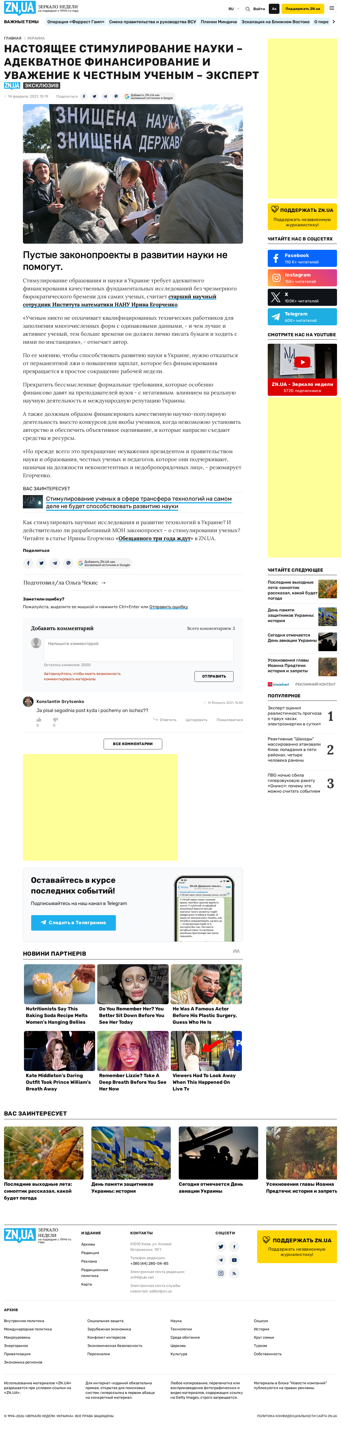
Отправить (214, 676)
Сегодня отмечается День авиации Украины (292, 637)
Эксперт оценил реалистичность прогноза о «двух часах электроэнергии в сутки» (295, 715)
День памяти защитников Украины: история (291, 615)
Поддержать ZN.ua (303, 9)
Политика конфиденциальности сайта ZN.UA (297, 1416)
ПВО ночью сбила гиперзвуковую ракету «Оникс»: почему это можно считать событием (294, 783)
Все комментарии (133, 744)
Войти (259, 9)
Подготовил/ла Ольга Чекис (60, 582)
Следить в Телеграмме (77, 923)
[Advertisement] (100, 807)
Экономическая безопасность (114, 1345)
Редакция (90, 1253)
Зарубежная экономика (109, 1329)
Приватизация (17, 1354)
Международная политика (28, 1329)
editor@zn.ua (160, 1291)
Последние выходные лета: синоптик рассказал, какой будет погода (293, 590)
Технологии (181, 1329)
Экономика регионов (23, 1362)
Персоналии (98, 1354)
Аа (274, 9)
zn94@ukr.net (142, 1277)
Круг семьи (264, 1337)
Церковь (178, 1345)
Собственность (268, 1354)
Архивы (88, 1244)
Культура (178, 1354)
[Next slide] (333, 21)
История (261, 1329)
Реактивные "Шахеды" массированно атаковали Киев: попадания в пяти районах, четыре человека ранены (294, 749)
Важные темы (21, 22)
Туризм (260, 1345)
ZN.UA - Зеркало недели (302, 384)
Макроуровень (17, 1337)
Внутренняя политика (24, 1321)
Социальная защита (105, 1321)
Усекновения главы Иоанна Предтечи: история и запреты (288, 665)
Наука (176, 1321)
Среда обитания (185, 1337)
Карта (86, 1284)
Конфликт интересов (106, 1337)
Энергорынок (16, 1345)
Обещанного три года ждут (154, 538)
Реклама (89, 1261)
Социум (261, 1321)
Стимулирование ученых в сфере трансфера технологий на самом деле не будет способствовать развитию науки (139, 502)
